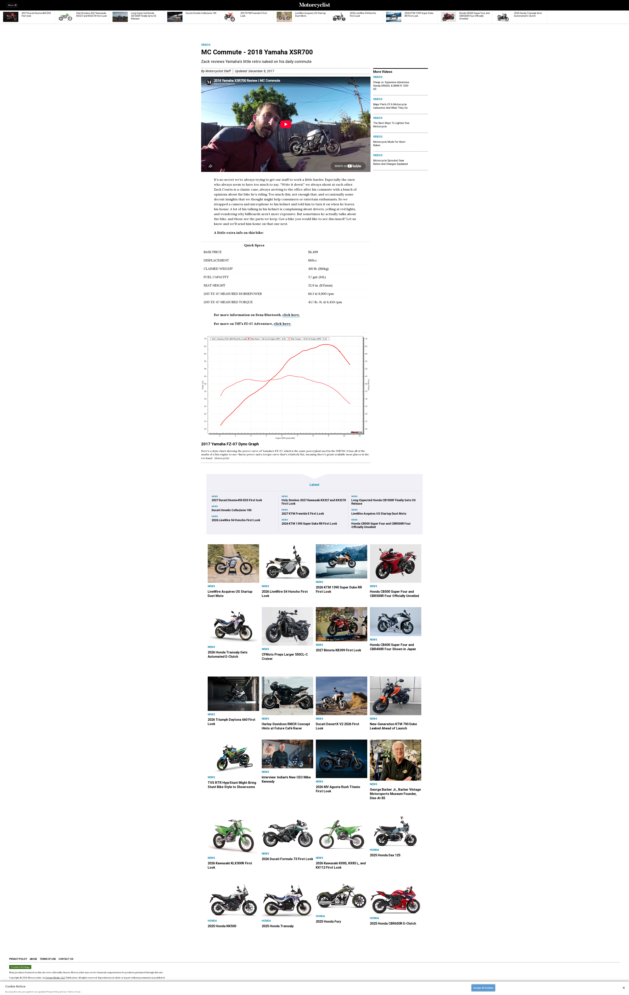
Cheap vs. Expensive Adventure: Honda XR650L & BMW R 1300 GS (391, 86)
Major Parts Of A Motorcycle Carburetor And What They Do (390, 106)
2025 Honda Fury (328, 921)
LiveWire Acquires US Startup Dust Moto (378, 513)
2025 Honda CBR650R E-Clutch (393, 923)
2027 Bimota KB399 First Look (338, 650)
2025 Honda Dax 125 (385, 855)
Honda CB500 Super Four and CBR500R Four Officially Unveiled (381, 525)
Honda (374, 849)
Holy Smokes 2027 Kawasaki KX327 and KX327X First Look (314, 501)
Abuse (33, 959)
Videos (205, 44)
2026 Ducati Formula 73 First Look (287, 859)
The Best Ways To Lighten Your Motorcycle (391, 124)
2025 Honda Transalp (278, 926)
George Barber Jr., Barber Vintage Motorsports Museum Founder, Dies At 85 (395, 794)
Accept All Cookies (483, 987)
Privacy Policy (18, 959)
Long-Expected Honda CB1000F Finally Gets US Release (383, 501)
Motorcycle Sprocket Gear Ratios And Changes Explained (390, 162)
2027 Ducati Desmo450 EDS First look (237, 500)
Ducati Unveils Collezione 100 (231, 510)
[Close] (623, 987)
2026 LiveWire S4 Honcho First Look (236, 520)
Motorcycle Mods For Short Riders (389, 143)
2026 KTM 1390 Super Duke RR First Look (309, 523)
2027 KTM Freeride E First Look (303, 513)
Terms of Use (48, 959)
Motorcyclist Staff (218, 71)
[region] (314, 988)
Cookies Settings (20, 967)
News (215, 496)
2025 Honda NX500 (222, 926)
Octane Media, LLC (55, 977)
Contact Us (65, 959)
